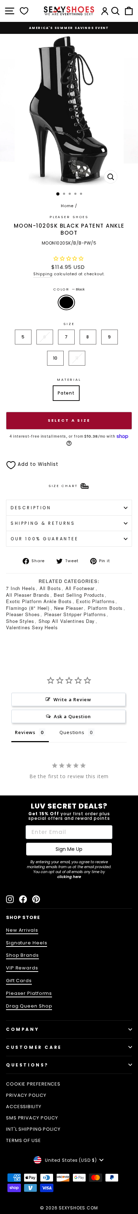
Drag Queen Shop (29, 1006)
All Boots (50, 588)
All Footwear (80, 588)
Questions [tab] (72, 732)
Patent (66, 393)
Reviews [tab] (25, 732)
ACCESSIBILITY (23, 1106)
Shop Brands (22, 955)
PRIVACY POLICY (26, 1095)
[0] (24, 11)
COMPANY (22, 1029)
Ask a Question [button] (72, 716)
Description (31, 508)
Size (68, 323)
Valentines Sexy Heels (32, 627)
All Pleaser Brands (27, 594)
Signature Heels (26, 942)
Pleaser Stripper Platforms (75, 614)
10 (55, 358)
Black (66, 302)
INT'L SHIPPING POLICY (33, 1129)
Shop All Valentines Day (67, 621)
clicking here (69, 876)
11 (77, 358)
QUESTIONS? (27, 1065)
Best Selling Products (79, 594)
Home (67, 206)
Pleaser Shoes (69, 217)
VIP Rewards (22, 967)
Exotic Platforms (95, 601)
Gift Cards (19, 980)
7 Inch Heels (20, 588)
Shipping (43, 274)
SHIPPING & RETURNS (43, 523)
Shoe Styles (20, 621)
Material (69, 379)
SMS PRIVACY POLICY (32, 1117)
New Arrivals (22, 930)
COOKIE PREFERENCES (33, 1084)
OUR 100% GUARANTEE (45, 539)
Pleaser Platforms (29, 993)
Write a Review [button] (72, 699)
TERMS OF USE (23, 1140)
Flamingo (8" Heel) (28, 608)
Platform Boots (105, 608)
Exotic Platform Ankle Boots (38, 601)
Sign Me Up (69, 849)
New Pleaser (68, 608)
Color (69, 289)
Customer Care (34, 1047)
